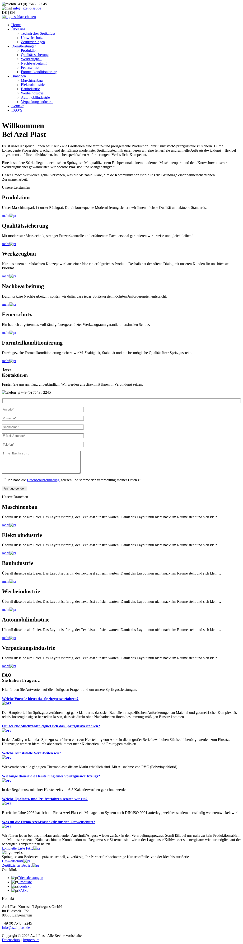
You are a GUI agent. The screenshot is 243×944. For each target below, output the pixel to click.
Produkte (25, 882)
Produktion (29, 50)
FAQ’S (16, 110)
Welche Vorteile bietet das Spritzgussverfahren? (40, 699)
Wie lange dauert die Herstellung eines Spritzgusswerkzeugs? (51, 776)
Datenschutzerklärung (43, 480)
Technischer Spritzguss (38, 33)
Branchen (18, 76)
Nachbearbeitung (34, 63)
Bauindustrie (30, 89)
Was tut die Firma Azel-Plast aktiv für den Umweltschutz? (48, 822)
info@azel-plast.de (27, 8)
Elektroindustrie (33, 85)
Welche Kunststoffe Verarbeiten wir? (31, 753)
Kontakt (17, 106)
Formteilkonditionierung (39, 72)
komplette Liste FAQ (17, 848)
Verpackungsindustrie (37, 102)
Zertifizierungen (33, 42)
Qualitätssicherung (35, 55)
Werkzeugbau (31, 59)
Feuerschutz (30, 67)
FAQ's (23, 890)
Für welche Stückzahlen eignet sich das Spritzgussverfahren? (51, 726)
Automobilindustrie (35, 97)
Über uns (18, 29)
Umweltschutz (31, 38)
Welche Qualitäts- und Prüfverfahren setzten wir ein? (45, 799)
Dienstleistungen (23, 46)
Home (16, 25)
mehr (5, 216)
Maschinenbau (32, 80)
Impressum (31, 940)
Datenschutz (11, 940)
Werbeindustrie (32, 93)
